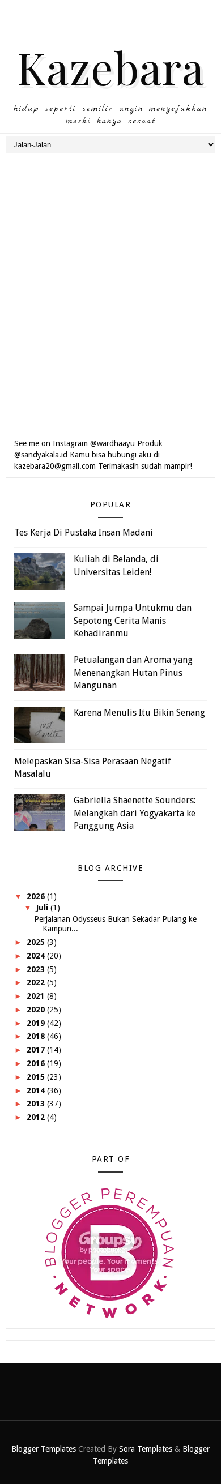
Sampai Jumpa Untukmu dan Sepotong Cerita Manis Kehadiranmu (133, 620)
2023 (37, 969)
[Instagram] (109, 11)
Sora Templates (145, 1448)
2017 (37, 1049)
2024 (37, 955)
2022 (37, 982)
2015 (37, 1076)
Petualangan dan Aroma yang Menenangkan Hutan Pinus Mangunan (133, 673)
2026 (37, 896)
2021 (37, 995)
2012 (37, 1117)
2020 (37, 1009)
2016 (37, 1063)
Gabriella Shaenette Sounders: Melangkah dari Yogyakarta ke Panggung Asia (135, 813)
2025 (37, 942)
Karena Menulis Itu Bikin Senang (139, 712)
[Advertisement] (110, 310)
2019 (37, 1023)
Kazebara (111, 67)
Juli (43, 907)
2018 (37, 1036)
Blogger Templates (43, 1448)
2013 (37, 1103)
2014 (37, 1090)
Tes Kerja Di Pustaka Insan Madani (83, 532)
